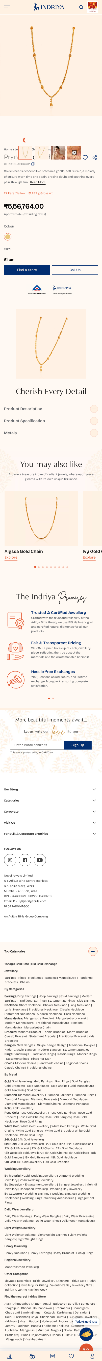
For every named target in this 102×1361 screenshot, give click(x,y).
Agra (7, 1303)
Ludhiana (11, 1330)
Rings (22, 977)
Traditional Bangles (82, 1045)
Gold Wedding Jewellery (40, 1175)
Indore (63, 1321)
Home (8, 149)
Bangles (50, 977)
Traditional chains (39, 1067)
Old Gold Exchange (44, 964)
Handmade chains (50, 1063)
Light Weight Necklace (20, 1234)
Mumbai (43, 1330)
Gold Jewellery (22, 1081)
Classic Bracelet (15, 1036)
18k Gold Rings (79, 1152)
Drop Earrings (26, 996)
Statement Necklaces (19, 1014)
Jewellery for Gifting (34, 1285)
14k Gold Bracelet (57, 1162)
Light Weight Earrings (52, 1234)
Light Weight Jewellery (19, 1228)
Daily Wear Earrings (18, 1216)
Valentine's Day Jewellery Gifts (71, 1285)
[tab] (35, 567)
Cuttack (49, 1312)
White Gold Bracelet (59, 1130)
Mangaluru (27, 1330)
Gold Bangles (81, 1081)
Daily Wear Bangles (47, 1216)
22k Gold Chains (42, 1148)
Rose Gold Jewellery (33, 1112)
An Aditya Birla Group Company (26, 916)
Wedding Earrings (37, 1193)
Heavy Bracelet (63, 1253)
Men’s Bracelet (77, 1032)
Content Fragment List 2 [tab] (53, 698)
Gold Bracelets (14, 1086)
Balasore (59, 1303)
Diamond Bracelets (44, 1099)
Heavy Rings (84, 1253)
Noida (68, 1330)
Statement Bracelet (42, 1036)
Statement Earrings (61, 1000)
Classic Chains (14, 1067)
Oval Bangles (26, 1045)
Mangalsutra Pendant (39, 1018)
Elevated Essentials (17, 1280)
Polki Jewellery (23, 1108)
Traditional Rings (42, 1054)
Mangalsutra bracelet (71, 1018)
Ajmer (36, 1303)
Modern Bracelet (29, 1032)
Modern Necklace (49, 1014)
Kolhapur (50, 1326)
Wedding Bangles (63, 1193)
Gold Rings (62, 1081)
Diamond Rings (84, 1095)
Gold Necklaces (38, 1086)
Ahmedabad (21, 1303)
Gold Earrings (43, 1081)
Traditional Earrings (32, 1000)
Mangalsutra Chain (37, 1027)
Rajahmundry (40, 1335)
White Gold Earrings (65, 1126)
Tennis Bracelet (54, 1032)
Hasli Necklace (74, 1014)
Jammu (10, 1326)
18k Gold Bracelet (37, 1157)
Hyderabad (49, 1321)
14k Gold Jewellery (29, 1162)
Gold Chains (59, 1086)
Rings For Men (41, 1058)
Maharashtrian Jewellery (21, 1267)
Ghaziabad (47, 1317)
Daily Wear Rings (47, 1220)
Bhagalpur (11, 1308)
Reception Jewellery (34, 1189)
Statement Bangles (76, 1049)
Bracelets (11, 982)
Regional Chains (77, 1063)
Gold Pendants (14, 1090)
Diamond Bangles (16, 1099)
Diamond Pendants (76, 1103)
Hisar (23, 1321)
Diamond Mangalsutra (19, 1103)
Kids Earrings (86, 1000)
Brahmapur (62, 1308)
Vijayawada (14, 1339)
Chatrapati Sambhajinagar (23, 1312)
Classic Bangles (25, 1049)
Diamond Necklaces (74, 1099)
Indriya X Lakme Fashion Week (25, 1289)
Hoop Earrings (48, 996)
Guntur (61, 1317)
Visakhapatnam (36, 1339)
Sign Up (78, 745)
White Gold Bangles (29, 1130)
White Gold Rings (31, 1135)
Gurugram (76, 1317)
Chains (24, 982)
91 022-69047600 (16, 906)
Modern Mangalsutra (19, 1023)
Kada (8, 1049)
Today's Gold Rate (16, 964)
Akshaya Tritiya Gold (71, 1280)
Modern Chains (25, 1063)
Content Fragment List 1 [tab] (49, 698)
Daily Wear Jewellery (18, 1209)
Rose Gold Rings (31, 1121)
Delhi (8, 1317)
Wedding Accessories (59, 1198)
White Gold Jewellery (35, 1126)
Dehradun (81, 1312)
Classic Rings (66, 1054)
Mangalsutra (67, 977)
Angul (47, 1303)
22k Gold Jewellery (31, 1144)
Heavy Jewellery (15, 1246)
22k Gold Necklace (69, 1148)
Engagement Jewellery (40, 1184)
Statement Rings (17, 1058)
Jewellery (11, 971)
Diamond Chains (49, 1103)
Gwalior (90, 1317)
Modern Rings (87, 1054)
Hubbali (34, 1321)
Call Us (75, 270)
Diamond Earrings (59, 1095)
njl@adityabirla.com (32, 901)
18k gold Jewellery (30, 1152)
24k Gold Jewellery (31, 1139)
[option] (25, 153)
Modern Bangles (49, 1049)
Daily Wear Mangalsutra (78, 1220)
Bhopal (26, 1308)
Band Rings (21, 1054)
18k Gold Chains (56, 1152)
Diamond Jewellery (31, 1095)
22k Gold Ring (55, 1144)
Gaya (34, 1317)
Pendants (85, 977)
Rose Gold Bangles (58, 1117)
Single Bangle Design (51, 1045)
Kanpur (36, 1326)
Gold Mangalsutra (82, 1086)
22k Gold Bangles (79, 1144)
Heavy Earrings (40, 1253)
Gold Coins (34, 1090)
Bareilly (73, 1303)
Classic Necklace (72, 1009)
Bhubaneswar (42, 1308)
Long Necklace (80, 1005)
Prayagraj (12, 1335)
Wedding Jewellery (17, 1168)
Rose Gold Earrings (63, 1112)
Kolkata (63, 1326)
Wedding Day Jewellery (66, 1189)
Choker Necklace (55, 1005)
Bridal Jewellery (44, 1280)
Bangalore (88, 1303)
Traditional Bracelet (72, 1036)
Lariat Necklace (15, 1009)
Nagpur (56, 1330)
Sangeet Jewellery (71, 1184)
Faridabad (21, 1317)
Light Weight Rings (30, 1239)
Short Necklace (30, 1005)
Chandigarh (81, 1308)
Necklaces (35, 977)
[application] (51, 65)
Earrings (10, 977)
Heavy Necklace (15, 1253)
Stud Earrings (69, 996)
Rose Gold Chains (31, 1117)
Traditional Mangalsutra (52, 1023)
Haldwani (10, 1321)
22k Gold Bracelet (16, 1148)
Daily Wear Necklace (19, 1220)
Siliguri (68, 1335)
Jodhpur (23, 1326)
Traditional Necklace (43, 1009)
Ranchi (56, 1335)
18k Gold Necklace (64, 1157)
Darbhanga (65, 1312)
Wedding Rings (32, 1198)
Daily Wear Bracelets (78, 1216)
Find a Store (27, 270)
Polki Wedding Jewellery (36, 1180)
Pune (24, 1335)
